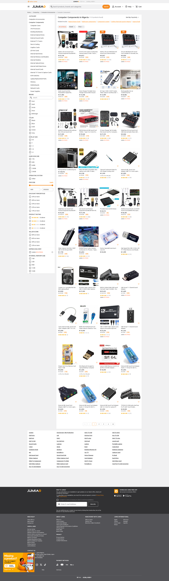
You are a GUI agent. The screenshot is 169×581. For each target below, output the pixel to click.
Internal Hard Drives (37, 53)
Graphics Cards (35, 47)
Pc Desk (114, 455)
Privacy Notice (60, 537)
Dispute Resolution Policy (34, 539)
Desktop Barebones (37, 32)
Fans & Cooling (35, 44)
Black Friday (59, 531)
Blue (33, 123)
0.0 (33, 140)
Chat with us (30, 519)
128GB (34, 168)
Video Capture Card (63, 458)
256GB (34, 171)
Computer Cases (36, 25)
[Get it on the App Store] (118, 496)
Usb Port (31, 438)
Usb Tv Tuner (88, 461)
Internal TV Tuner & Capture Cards (41, 72)
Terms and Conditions (62, 524)
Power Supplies (35, 91)
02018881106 (40, 556)
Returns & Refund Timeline (34, 540)
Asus (33, 110)
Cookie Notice (63, 496)
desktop (59, 449)
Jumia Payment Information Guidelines (67, 526)
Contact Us (30, 523)
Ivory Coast (117, 523)
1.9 (33, 149)
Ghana (116, 521)
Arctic (33, 107)
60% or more (36, 238)
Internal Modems (36, 60)
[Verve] (72, 565)
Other (34, 178)
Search (106, 6)
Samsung (58, 569)
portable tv (60, 452)
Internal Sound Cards (37, 69)
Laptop (86, 444)
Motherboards (35, 85)
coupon (31, 432)
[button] (76, 48)
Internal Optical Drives (37, 63)
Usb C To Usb (88, 432)
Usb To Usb (32, 441)
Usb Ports (32, 435)
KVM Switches (35, 75)
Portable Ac (88, 463)
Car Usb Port (60, 441)
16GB (33, 271)
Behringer (35, 113)
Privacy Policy (100, 495)
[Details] (52, 252)
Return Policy (31, 542)
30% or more (36, 203)
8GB (33, 265)
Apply (51, 182)
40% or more (36, 200)
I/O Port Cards (35, 50)
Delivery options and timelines (35, 532)
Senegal (125, 521)
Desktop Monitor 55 (90, 449)
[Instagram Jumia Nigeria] (37, 565)
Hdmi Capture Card (62, 463)
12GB (33, 268)
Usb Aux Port (88, 435)
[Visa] (67, 565)
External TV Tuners (36, 41)
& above (42, 217)
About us (58, 519)
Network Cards (35, 88)
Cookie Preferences (61, 540)
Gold (33, 126)
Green (34, 130)
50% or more (36, 196)
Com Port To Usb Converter (120, 463)
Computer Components (36, 22)
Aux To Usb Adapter (35, 466)
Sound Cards (32, 444)
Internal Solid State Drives (38, 66)
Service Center (31, 529)
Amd (33, 104)
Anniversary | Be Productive (65, 432)
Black (33, 120)
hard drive (115, 458)
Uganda (125, 523)
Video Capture (33, 458)
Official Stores (60, 528)
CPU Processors (35, 28)
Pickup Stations (31, 544)
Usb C (58, 438)
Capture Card (116, 452)
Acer (33, 101)
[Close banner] (32, 555)
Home (29, 12)
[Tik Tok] (45, 565)
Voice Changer (88, 455)
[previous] (59, 22)
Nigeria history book (74, 21)
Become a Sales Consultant (92, 523)
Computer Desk (33, 449)
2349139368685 (38, 557)
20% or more (36, 207)
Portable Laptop (117, 444)
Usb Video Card (116, 461)
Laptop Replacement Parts (38, 79)
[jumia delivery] (91, 1)
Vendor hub (88, 521)
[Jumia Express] (36, 252)
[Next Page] (108, 424)
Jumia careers (60, 521)
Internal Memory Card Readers (40, 57)
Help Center (30, 521)
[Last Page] (113, 424)
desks (58, 446)
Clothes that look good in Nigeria (121, 21)
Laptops (59, 444)
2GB (33, 261)
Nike (43, 569)
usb (58, 435)
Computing (36, 12)
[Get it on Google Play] (127, 496)
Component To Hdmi (63, 461)
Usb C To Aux (116, 438)
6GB (33, 162)
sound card (115, 441)
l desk (30, 446)
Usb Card (87, 441)
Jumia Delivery (31, 545)
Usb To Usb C (116, 432)
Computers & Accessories (48, 12)
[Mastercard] (62, 565)
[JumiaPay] (83, 1)
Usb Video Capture (34, 463)
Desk (85, 446)
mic (30, 452)
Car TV (86, 452)
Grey (33, 133)
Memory (33, 82)
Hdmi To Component (35, 461)
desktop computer (117, 449)
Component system (103, 21)
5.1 (33, 152)
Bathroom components (89, 21)
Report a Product (32, 537)
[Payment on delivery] (57, 565)
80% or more (36, 235)
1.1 (33, 146)
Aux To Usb (115, 435)
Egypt (115, 519)
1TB (33, 159)
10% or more (36, 211)
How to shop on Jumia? (33, 530)
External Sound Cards (37, 38)
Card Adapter (88, 458)
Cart (140, 7)
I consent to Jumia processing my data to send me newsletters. (76, 499)
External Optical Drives (37, 35)
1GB (33, 258)
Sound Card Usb (61, 455)
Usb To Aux (87, 438)
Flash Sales (59, 529)
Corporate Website (61, 523)
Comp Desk (115, 446)
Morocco (125, 519)
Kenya (116, 524)
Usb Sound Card (33, 455)
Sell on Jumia (33, 1)
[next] (139, 22)
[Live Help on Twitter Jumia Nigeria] (41, 565)
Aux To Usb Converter (63, 466)
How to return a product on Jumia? (37, 534)
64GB (33, 165)
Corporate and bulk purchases (35, 535)
